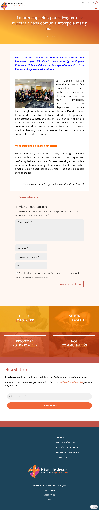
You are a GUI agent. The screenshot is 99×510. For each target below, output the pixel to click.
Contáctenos (63, 457)
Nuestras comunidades (68, 452)
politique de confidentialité (71, 382)
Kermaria (61, 437)
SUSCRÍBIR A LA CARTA (67, 447)
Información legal (66, 442)
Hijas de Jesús (49, 36)
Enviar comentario (70, 284)
